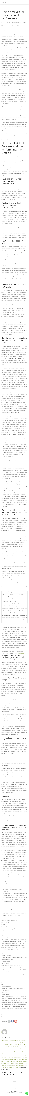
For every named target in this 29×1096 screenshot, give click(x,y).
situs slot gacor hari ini (13, 1053)
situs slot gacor (21, 1051)
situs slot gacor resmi (19, 1059)
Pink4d (15, 1063)
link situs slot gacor (9, 1059)
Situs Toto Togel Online (16, 1057)
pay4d (10, 1049)
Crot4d (19, 1063)
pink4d (20, 1049)
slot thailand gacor (12, 1051)
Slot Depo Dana (17, 1061)
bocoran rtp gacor (15, 1055)
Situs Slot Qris (4, 1040)
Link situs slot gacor (20, 1065)
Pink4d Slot (24, 1061)
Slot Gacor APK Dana (10, 1044)
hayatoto (11, 1063)
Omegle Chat (21, 653)
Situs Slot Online (19, 1044)
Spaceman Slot (23, 1046)
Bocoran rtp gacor (10, 1065)
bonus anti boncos (14, 1042)
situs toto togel (23, 1055)
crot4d (3, 1049)
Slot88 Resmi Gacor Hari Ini (15, 1040)
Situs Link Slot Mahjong (13, 1046)
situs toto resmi (5, 1063)
